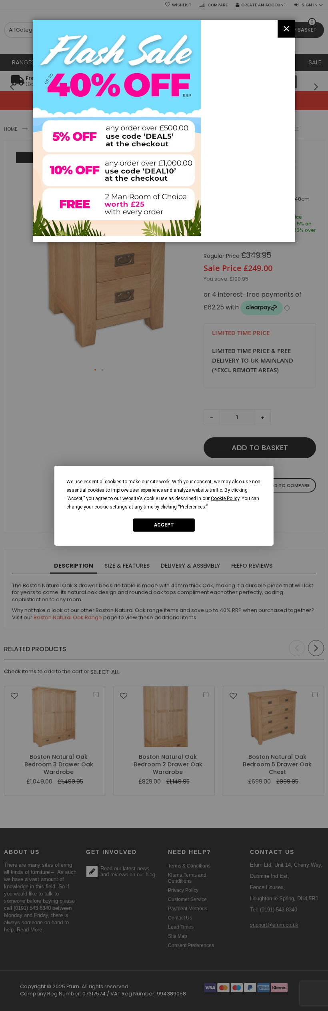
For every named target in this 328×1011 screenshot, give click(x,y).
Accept (164, 525)
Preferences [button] (192, 506)
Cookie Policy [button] (225, 498)
